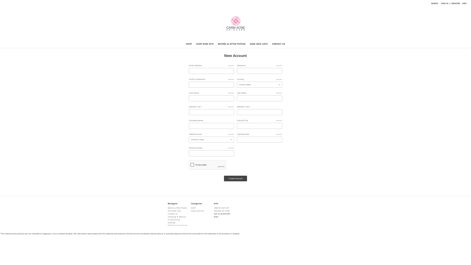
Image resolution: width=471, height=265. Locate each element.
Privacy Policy (174, 220)
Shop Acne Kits (205, 44)
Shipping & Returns (177, 217)
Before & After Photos (231, 44)
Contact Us (278, 44)
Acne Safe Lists (259, 44)
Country (259, 79)
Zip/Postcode (259, 134)
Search (434, 3)
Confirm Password (211, 79)
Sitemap (171, 222)
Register (455, 3)
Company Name (196, 120)
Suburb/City (259, 120)
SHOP (189, 44)
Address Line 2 (243, 107)
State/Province (211, 134)
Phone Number (211, 148)
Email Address (211, 65)
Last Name (259, 93)
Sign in (444, 3)
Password (259, 65)
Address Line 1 (211, 107)
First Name (211, 93)
